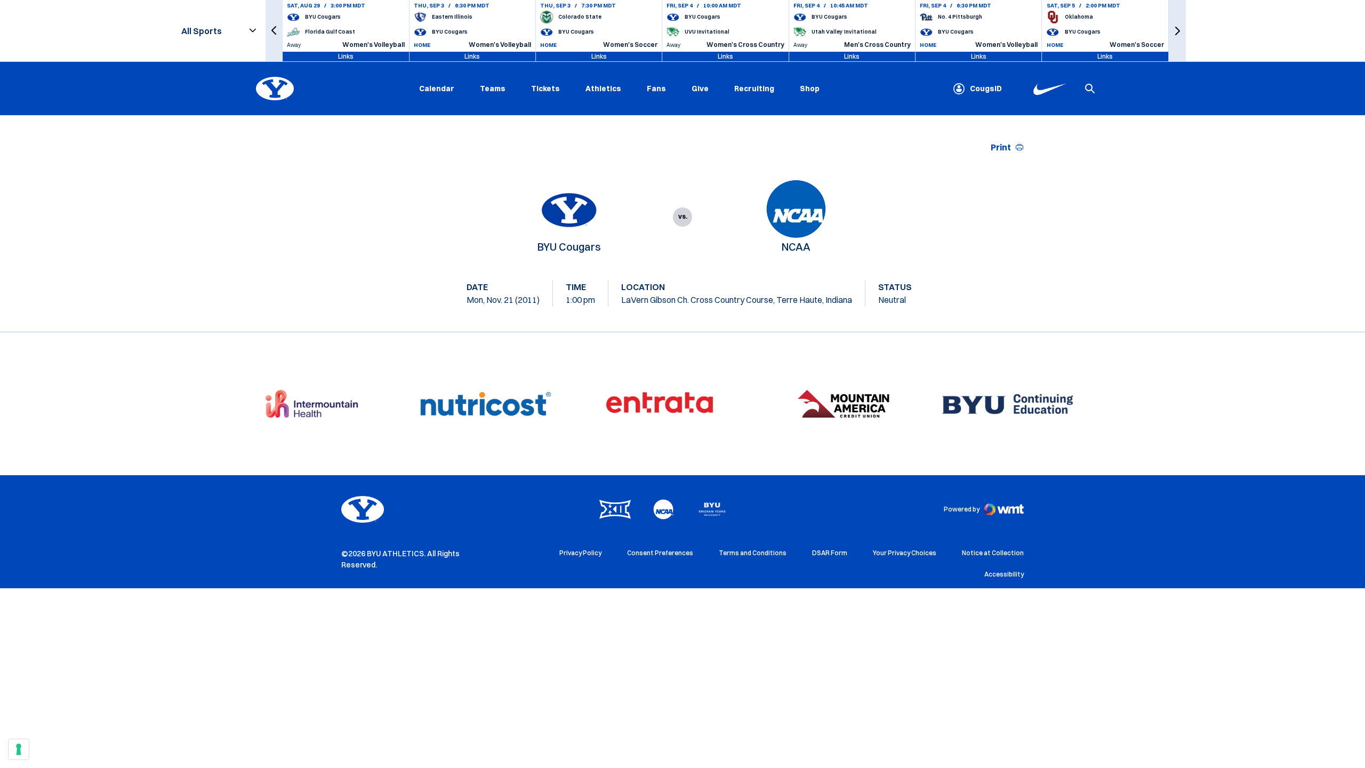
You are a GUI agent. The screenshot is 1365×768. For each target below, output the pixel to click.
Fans (656, 88)
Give (700, 88)
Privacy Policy (580, 553)
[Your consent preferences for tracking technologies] (19, 749)
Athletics (603, 88)
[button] (274, 30)
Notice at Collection (993, 553)
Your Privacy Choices (904, 553)
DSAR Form (829, 553)
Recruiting (754, 88)
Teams (492, 88)
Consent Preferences (660, 553)
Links (346, 56)
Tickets (545, 88)
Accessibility (1004, 574)
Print (1001, 147)
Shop (810, 88)
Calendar (436, 88)
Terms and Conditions (752, 553)
